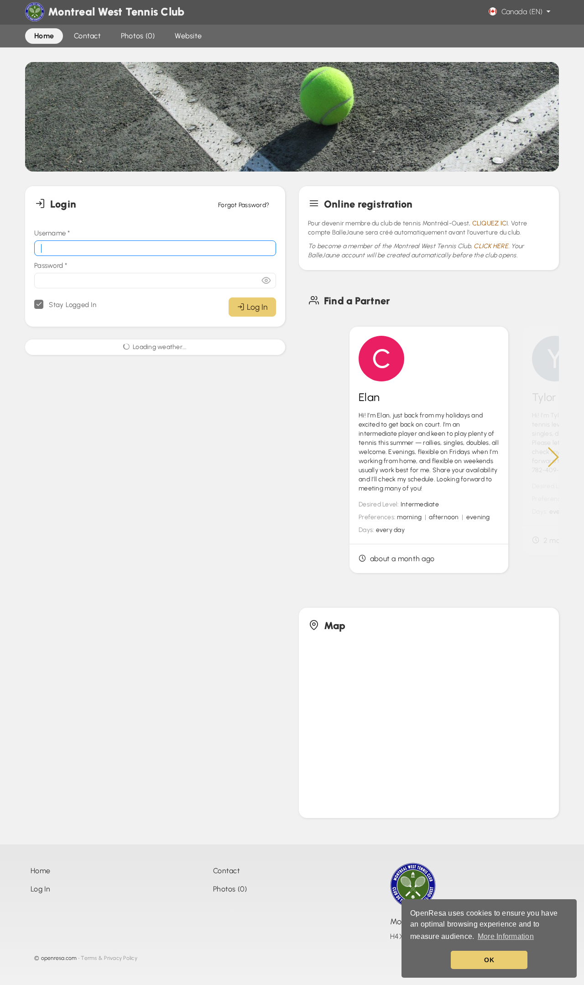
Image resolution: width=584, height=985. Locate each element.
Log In (257, 307)
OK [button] (489, 960)
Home (40, 870)
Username (52, 233)
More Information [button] (506, 936)
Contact (226, 870)
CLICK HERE (491, 246)
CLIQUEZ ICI (490, 223)
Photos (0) (230, 889)
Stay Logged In (71, 305)
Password (51, 265)
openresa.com (59, 958)
